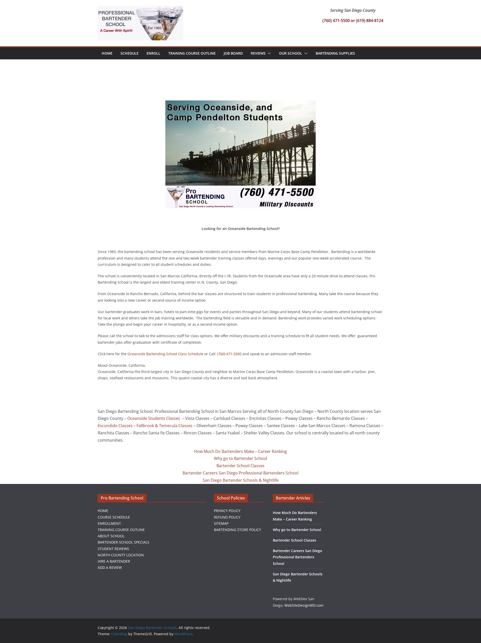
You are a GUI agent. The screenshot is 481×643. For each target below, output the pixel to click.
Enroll (153, 53)
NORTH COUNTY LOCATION (121, 555)
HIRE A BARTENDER (114, 561)
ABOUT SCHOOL (111, 536)
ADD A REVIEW (110, 567)
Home (107, 53)
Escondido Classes (115, 425)
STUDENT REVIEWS (113, 548)
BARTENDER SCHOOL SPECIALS (123, 542)
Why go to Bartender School (240, 458)
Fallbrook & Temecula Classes (164, 425)
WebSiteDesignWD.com (303, 605)
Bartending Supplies (335, 53)
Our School (290, 53)
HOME (103, 510)
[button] (268, 53)
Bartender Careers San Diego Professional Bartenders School (240, 473)
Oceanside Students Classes (154, 418)
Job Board (233, 53)
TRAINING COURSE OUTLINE (121, 529)
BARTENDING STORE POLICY (237, 529)
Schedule (130, 53)
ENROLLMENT (109, 523)
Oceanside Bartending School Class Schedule (165, 353)
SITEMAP (221, 523)
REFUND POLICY (227, 517)
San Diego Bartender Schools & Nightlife (241, 480)
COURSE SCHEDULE (114, 517)
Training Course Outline (192, 53)
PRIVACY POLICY (227, 510)
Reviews (258, 53)
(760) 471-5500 (229, 353)
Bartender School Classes (240, 465)
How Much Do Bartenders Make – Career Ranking (240, 451)
